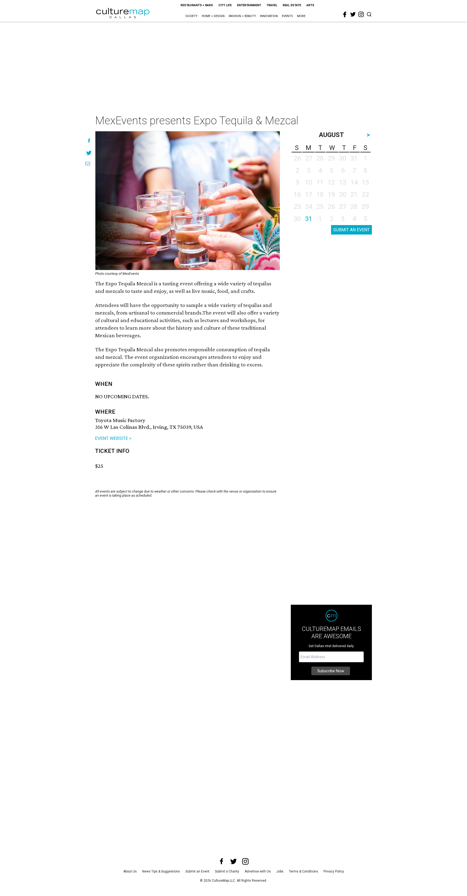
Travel (271, 5)
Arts (310, 5)
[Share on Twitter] (89, 153)
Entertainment (249, 5)
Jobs (279, 871)
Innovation (269, 16)
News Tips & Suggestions (161, 871)
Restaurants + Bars (197, 5)
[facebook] (345, 15)
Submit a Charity (227, 871)
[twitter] (353, 14)
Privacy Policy (333, 871)
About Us (130, 871)
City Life (225, 5)
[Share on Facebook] (89, 140)
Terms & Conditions (303, 871)
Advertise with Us (258, 871)
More (301, 16)
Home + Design (213, 16)
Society (191, 16)
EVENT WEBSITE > (113, 438)
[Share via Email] (87, 163)
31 (308, 219)
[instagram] (361, 14)
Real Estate (292, 5)
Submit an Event (197, 871)
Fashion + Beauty (242, 16)
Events (287, 16)
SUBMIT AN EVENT (351, 229)
